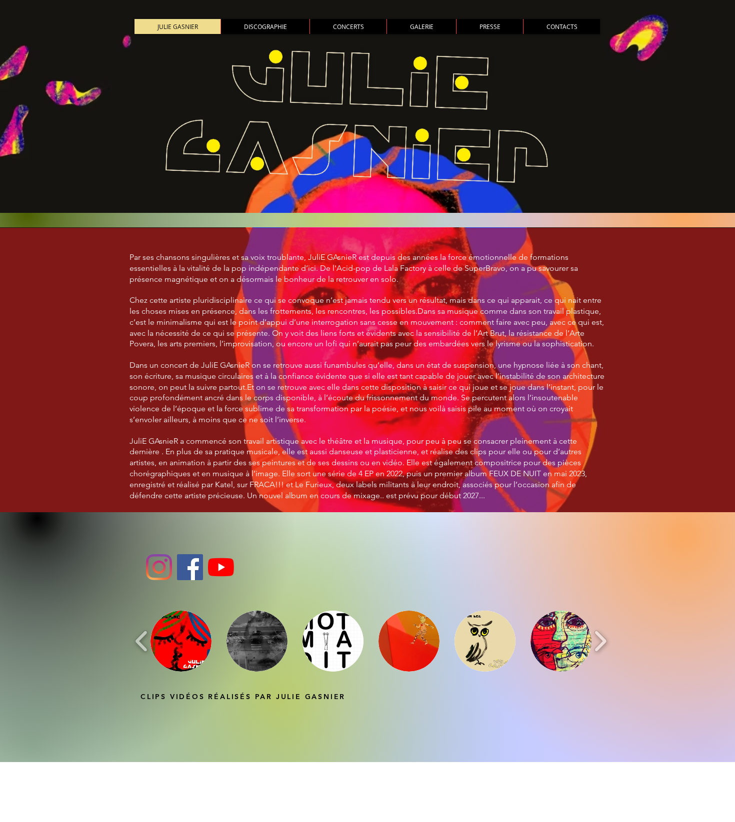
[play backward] (141, 641)
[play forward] (600, 641)
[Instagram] (159, 567)
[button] (181, 641)
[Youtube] (221, 567)
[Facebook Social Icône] (190, 567)
